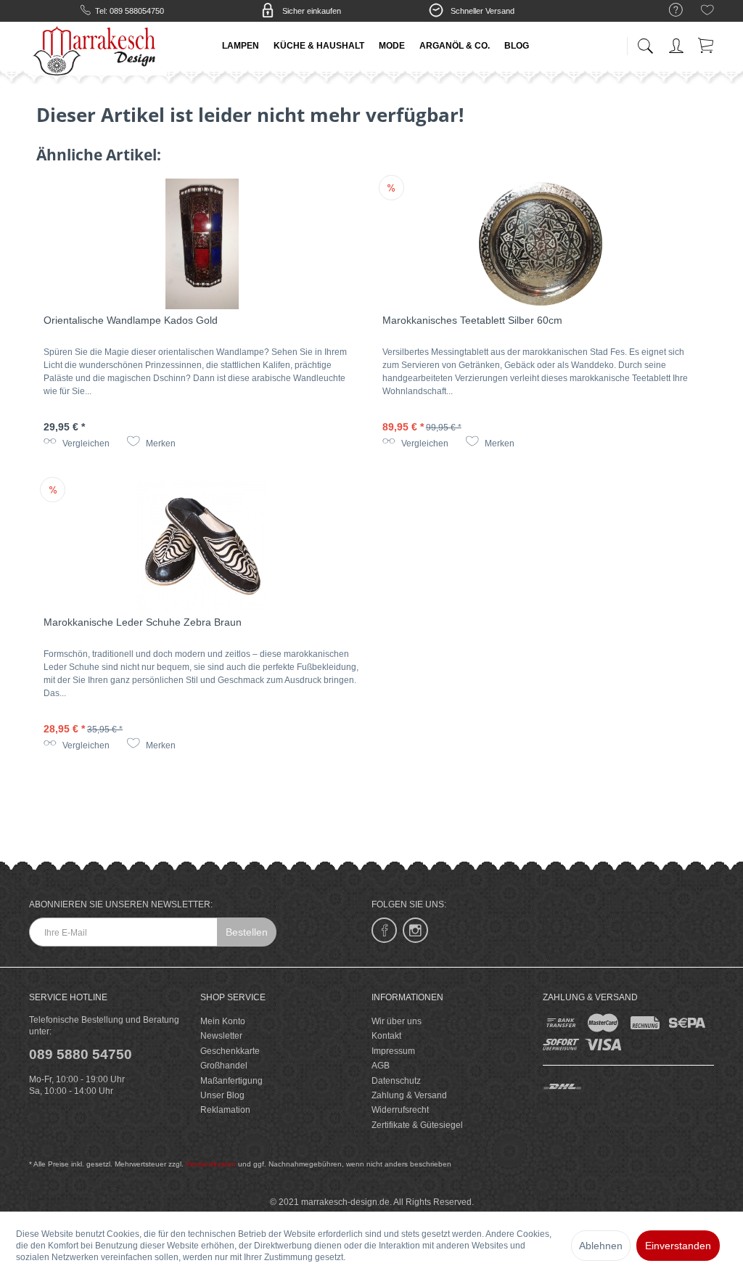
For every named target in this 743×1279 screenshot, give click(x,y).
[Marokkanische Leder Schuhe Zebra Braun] (202, 546)
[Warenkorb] (706, 43)
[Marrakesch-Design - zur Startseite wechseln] (98, 51)
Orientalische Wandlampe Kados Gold (131, 320)
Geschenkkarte (230, 1051)
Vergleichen (85, 443)
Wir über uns (397, 1021)
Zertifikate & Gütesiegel (417, 1125)
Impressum (393, 1051)
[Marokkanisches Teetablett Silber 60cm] (540, 244)
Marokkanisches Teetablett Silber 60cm (472, 320)
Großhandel (223, 1066)
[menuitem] (668, 10)
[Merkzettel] (707, 12)
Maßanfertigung (231, 1081)
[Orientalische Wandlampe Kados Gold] (202, 244)
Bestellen (247, 932)
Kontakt (386, 1036)
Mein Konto (222, 1021)
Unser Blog (222, 1095)
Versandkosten (211, 1164)
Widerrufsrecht (400, 1110)
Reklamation (225, 1110)
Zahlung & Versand (409, 1095)
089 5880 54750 (80, 1054)
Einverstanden (678, 1245)
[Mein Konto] (677, 43)
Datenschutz (396, 1081)
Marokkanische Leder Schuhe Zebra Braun (143, 622)
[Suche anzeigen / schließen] (645, 42)
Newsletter (221, 1036)
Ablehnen (601, 1245)
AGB (381, 1066)
